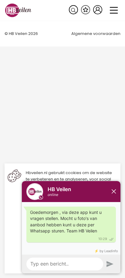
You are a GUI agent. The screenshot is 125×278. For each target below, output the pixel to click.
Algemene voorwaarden (95, 33)
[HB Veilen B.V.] (18, 9)
